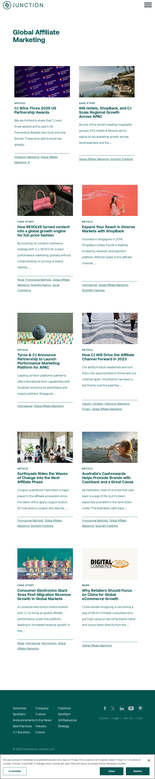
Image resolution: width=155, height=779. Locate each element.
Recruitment (49, 643)
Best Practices (22, 726)
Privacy (86, 409)
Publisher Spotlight (64, 711)
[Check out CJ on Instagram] (140, 708)
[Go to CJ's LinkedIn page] (122, 708)
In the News (43, 720)
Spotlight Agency (41, 285)
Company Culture (42, 711)
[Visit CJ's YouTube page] (131, 708)
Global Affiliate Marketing (94, 159)
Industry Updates (92, 403)
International (89, 285)
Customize (15, 771)
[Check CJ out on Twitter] (113, 708)
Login (116, 718)
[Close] (149, 760)
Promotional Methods (38, 279)
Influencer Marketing (26, 157)
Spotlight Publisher (121, 159)
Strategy (63, 726)
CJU (139, 718)
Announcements (22, 720)
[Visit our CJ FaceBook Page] (105, 708)
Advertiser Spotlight (19, 711)
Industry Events (41, 729)
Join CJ (128, 718)
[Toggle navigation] (148, 5)
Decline (137, 771)
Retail (20, 279)
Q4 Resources (67, 720)
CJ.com (104, 718)
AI (29, 162)
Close (111, 771)
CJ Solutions (21, 732)
